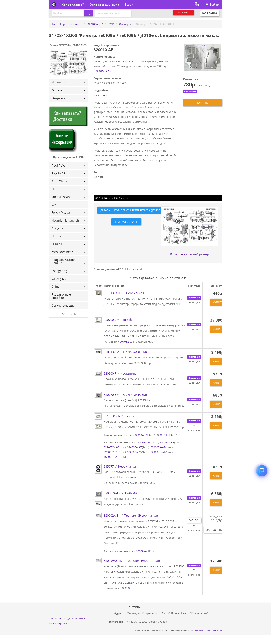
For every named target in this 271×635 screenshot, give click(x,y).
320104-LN (141, 435)
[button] (198, 4)
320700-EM (111, 320)
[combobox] (113, 13)
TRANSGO (131, 493)
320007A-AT (134, 447)
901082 (124, 341)
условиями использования (207, 630)
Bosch (127, 320)
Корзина (209, 13)
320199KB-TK (113, 561)
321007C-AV (111, 447)
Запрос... (194, 520)
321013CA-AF (113, 293)
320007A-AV (134, 452)
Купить (202, 102)
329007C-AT (158, 452)
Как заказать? (73, 4)
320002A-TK (112, 516)
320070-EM (111, 395)
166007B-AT (111, 457)
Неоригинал (101, 71)
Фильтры (99, 95)
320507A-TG (112, 493)
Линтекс (130, 416)
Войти (214, 4)
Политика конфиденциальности (67, 618)
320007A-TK (143, 551)
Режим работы (183, 12)
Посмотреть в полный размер (189, 254)
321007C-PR (143, 442)
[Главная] (54, 4)
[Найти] (88, 13)
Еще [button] (128, 4)
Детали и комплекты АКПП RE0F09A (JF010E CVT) (133, 210)
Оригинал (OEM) (135, 352)
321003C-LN (112, 416)
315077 (109, 466)
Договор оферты (58, 623)
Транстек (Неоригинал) (141, 516)
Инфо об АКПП (127, 222)
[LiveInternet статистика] (57, 610)
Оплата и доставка (104, 4)
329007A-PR (111, 452)
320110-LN (163, 435)
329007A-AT (158, 447)
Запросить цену (218, 529)
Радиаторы (68, 314)
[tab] (68, 82)
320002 (126, 588)
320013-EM (111, 352)
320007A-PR (166, 442)
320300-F (110, 373)
